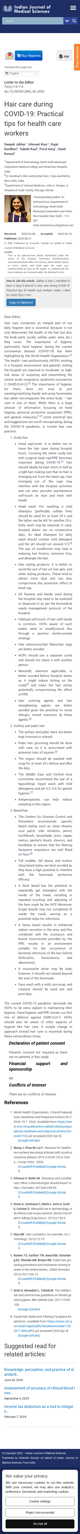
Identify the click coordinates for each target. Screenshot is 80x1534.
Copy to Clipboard (21, 302)
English (14, 73)
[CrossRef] (25, 1166)
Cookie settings (40, 1501)
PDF (66, 56)
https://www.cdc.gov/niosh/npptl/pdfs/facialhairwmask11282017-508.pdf (43, 1326)
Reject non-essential (40, 1512)
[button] (73, 8)
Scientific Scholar (29, 1457)
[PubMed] (39, 1166)
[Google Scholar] (29, 1140)
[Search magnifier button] (74, 20)
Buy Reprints (31, 56)
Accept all (40, 1523)
